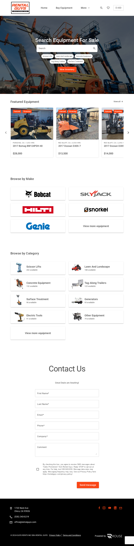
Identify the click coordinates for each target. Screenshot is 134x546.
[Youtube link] (110, 509)
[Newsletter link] (121, 509)
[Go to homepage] (20, 7)
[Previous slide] (6, 132)
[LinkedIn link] (115, 509)
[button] (85, 8)
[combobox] (65, 48)
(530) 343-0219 (21, 516)
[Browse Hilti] (37, 209)
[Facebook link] (99, 509)
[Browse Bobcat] (37, 193)
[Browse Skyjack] (96, 193)
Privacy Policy (55, 535)
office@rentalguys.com (25, 522)
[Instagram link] (104, 509)
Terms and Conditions (72, 535)
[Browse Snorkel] (96, 209)
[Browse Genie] (37, 226)
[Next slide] (128, 132)
